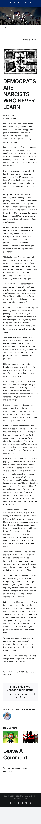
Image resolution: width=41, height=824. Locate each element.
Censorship (30, 672)
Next (34, 40)
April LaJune (10, 672)
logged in (18, 768)
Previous (26, 40)
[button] (5, 737)
